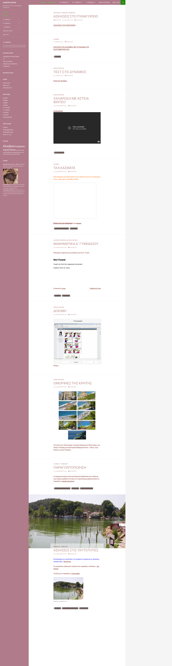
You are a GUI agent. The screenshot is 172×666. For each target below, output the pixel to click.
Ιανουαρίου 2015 (7, 87)
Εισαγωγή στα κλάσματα (62, 223)
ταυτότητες (83, 608)
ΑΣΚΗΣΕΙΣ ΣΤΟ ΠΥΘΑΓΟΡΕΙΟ (75, 16)
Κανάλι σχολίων (8, 132)
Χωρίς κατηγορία (104, 2)
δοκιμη (59, 311)
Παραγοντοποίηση (69, 467)
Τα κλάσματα (64, 168)
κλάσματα (74, 228)
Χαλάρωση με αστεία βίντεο (71, 100)
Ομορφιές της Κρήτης (72, 383)
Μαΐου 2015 (6, 85)
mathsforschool (9, 2)
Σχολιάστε (79, 20)
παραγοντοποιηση (68, 481)
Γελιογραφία (75, 573)
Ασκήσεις (56, 12)
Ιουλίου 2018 (6, 83)
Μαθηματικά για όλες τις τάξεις (11, 164)
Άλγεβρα (56, 39)
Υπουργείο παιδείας (8, 190)
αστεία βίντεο (59, 152)
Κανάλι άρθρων (8, 129)
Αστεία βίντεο (58, 111)
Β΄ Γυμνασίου (77, 2)
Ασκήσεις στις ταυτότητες (75, 550)
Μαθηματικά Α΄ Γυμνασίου (75, 244)
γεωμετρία (66, 295)
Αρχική (43, 2)
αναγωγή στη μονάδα (61, 228)
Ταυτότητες (67, 561)
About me (116, 2)
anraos (78, 223)
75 (3, 59)
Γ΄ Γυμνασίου (90, 2)
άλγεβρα (57, 56)
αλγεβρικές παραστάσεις (62, 488)
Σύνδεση (5, 127)
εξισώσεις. (75, 488)
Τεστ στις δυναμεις (69, 72)
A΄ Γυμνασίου (63, 2)
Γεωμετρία (71, 12)
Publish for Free (95, 288)
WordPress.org (7, 134)
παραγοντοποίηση (86, 488)
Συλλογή (58, 20)
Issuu (63, 288)
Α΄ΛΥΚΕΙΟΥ (51, 2)
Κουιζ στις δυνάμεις (60, 81)
